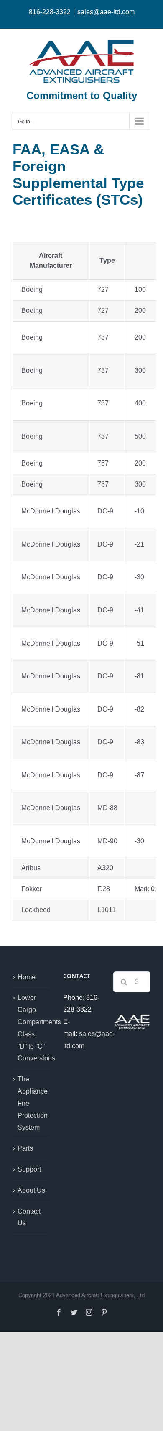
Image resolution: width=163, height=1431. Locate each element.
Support (29, 1169)
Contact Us (29, 1217)
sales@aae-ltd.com (106, 12)
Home (27, 977)
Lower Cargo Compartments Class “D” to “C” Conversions (32, 1028)
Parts (25, 1148)
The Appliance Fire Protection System (32, 1103)
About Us (31, 1190)
